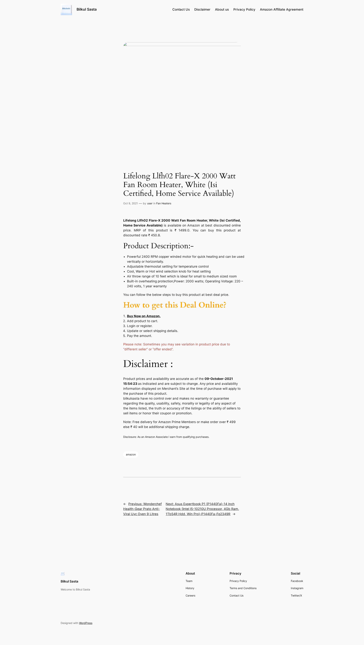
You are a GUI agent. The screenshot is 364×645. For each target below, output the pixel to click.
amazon (131, 454)
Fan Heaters (163, 203)
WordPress (85, 623)
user (149, 203)
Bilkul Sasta (87, 9)
